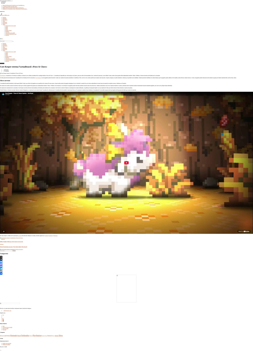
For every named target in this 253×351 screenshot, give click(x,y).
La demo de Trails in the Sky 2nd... (10, 6)
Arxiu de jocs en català (10, 32)
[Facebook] (126, 266)
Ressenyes (5, 23)
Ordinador (5, 22)
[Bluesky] (126, 262)
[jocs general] (126, 302)
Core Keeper (2, 75)
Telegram (55, 235)
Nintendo (5, 18)
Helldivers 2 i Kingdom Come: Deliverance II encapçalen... (15, 8)
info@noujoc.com (7, 310)
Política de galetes (6, 344)
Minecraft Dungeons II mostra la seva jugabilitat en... (14, 5)
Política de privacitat (7, 343)
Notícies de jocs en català (10, 25)
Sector (6, 26)
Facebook (50, 235)
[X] (126, 257)
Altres (4, 24)
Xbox (4, 21)
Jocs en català (5, 328)
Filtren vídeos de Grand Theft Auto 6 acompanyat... (13, 7)
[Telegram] (126, 269)
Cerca (14, 250)
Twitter (46, 235)
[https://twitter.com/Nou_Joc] (3, 315)
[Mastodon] (126, 264)
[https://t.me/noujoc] (3, 319)
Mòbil (6, 28)
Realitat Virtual (8, 30)
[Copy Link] (126, 271)
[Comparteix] (126, 273)
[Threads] (126, 259)
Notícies (4, 17)
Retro (54, 335)
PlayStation (5, 19)
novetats (20, 235)
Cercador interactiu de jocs (10, 34)
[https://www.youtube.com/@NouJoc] (3, 321)
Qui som (7, 35)
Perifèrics (7, 31)
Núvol (6, 29)
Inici (3, 326)
